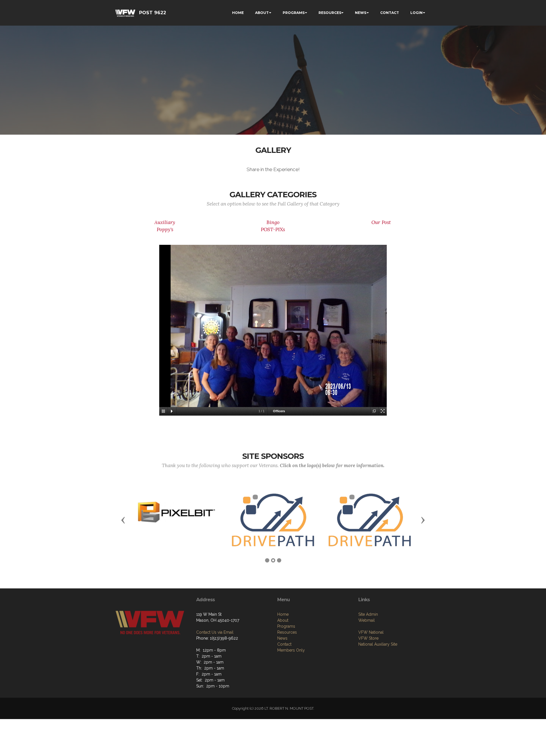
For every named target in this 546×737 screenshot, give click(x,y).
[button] (123, 520)
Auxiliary (164, 222)
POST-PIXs (273, 229)
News (282, 638)
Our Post (381, 222)
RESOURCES (329, 13)
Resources (287, 632)
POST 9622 (152, 12)
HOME (238, 13)
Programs (286, 626)
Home (283, 614)
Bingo (273, 222)
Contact (284, 644)
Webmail (366, 620)
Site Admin (368, 614)
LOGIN (416, 13)
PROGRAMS (294, 13)
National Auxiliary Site (377, 644)
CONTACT (389, 13)
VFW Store (368, 638)
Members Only (291, 650)
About (282, 620)
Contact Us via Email (214, 632)
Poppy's (165, 229)
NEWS (360, 13)
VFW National (371, 632)
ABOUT (262, 13)
